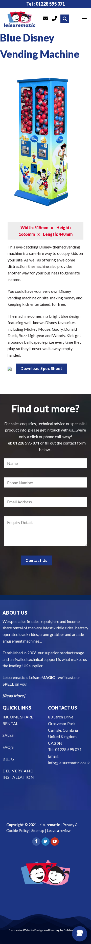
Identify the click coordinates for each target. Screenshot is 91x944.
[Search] (64, 19)
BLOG (8, 758)
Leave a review (59, 830)
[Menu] (84, 18)
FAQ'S (8, 747)
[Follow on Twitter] (45, 841)
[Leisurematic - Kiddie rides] (19, 18)
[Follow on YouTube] (55, 841)
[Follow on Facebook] (36, 841)
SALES (8, 735)
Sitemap (37, 830)
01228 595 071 (26, 442)
